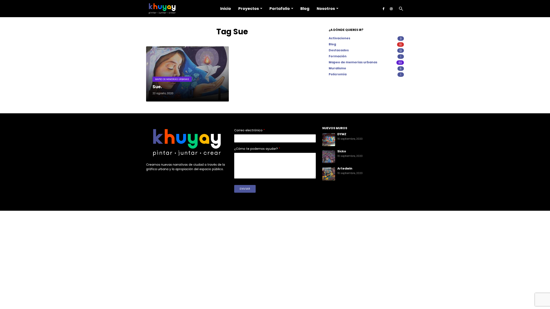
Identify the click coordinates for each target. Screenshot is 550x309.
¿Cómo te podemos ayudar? (257, 149)
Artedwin (344, 168)
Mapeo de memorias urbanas (172, 79)
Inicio (225, 8)
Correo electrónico (249, 130)
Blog (304, 8)
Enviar (245, 189)
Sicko (341, 151)
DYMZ (341, 134)
